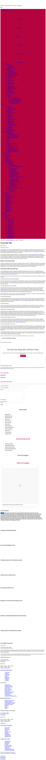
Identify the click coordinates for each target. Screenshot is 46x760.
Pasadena (6, 732)
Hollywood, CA (8, 736)
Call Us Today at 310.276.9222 (6, 725)
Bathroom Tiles (7, 414)
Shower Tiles (7, 419)
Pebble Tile (23, 517)
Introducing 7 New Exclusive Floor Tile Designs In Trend (11, 600)
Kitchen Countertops (8, 428)
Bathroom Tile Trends (9, 443)
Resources (2, 518)
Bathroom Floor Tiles (9, 685)
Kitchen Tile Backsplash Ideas (10, 448)
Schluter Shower (8, 748)
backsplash (22, 300)
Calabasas (6, 673)
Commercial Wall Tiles (20, 514)
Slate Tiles (35, 518)
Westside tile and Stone (31, 367)
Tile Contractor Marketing (5, 753)
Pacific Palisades (8, 731)
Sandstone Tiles (12, 518)
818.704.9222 (8, 5)
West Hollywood (8, 735)
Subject (1, 389)
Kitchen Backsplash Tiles (9, 427)
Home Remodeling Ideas (10, 515)
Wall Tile (18, 520)
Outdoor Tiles (7, 430)
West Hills (7, 680)
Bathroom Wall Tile (8, 417)
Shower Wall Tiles (8, 688)
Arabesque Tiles (8, 741)
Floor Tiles (34, 514)
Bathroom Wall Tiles (8, 686)
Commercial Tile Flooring (5, 514)
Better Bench (7, 742)
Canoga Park (7, 674)
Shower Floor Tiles (8, 689)
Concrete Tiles (27, 514)
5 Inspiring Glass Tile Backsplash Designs (8, 530)
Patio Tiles (19, 517)
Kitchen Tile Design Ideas (9, 700)
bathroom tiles (17, 320)
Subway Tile (40, 518)
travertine (2, 333)
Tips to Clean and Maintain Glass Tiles (7, 545)
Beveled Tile (7, 743)
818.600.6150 (2, 723)
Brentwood (7, 728)
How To (16, 515)
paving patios (28, 271)
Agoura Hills (7, 672)
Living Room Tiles (8, 432)
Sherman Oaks (7, 734)
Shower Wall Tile (8, 422)
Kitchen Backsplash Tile (22, 515)
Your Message (2, 399)
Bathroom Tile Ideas (8, 701)
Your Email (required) (4, 387)
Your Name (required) (4, 385)
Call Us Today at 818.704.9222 (6, 670)
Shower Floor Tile (8, 420)
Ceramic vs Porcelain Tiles (9, 750)
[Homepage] (9, 4)
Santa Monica (7, 733)
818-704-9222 (2, 375)
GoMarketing (13, 753)
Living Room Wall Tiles (31, 516)
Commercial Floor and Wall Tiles (11, 695)
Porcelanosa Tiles (8, 745)
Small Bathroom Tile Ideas (9, 445)
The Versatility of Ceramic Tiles (6, 643)
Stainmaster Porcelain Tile (9, 749)
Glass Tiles (39, 514)
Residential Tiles (38, 517)
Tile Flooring (3, 520)
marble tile (2, 288)
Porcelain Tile (32, 517)
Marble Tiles (38, 516)
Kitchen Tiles (7, 424)
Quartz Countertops (8, 746)
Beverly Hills (7, 727)
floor (34, 305)
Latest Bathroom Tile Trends (10, 702)
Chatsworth (7, 675)
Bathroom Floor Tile (8, 415)
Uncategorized (13, 520)
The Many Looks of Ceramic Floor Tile (7, 574)
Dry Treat (6, 744)
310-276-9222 (2, 377)
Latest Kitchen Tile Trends (9, 703)
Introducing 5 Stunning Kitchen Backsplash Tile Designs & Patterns (13, 615)
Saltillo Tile (7, 747)
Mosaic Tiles (9, 517)
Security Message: (3, 401)
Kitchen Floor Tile (37, 515)
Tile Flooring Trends (8, 450)
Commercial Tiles (8, 433)
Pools (6, 706)
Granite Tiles (3, 515)
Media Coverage (3, 517)
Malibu (6, 730)
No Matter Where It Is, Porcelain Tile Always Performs (10, 630)
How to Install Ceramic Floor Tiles (7, 587)
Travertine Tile (8, 520)
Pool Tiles (28, 517)
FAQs (31, 514)
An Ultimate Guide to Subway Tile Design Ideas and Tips (11, 560)
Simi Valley (7, 679)
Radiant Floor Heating (9, 704)
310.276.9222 (19, 5)
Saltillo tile (7, 518)
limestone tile (34, 254)
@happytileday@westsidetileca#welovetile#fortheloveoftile (12, 504)
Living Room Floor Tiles (16, 516)
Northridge (7, 678)
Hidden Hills (7, 677)
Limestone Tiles (8, 516)
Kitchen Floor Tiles (8, 425)
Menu (1, 7)
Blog (6, 708)
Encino (6, 676)
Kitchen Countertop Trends (10, 446)
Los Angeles (7, 729)
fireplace (40, 326)
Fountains (6, 705)
